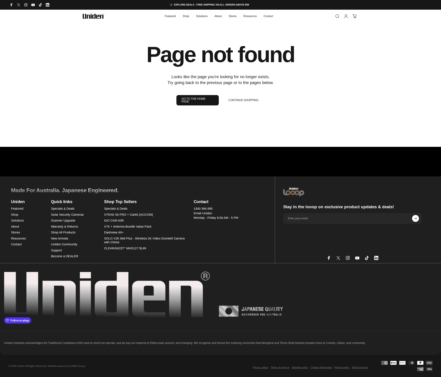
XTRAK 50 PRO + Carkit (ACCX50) (128, 214)
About (15, 226)
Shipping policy (299, 367)
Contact (16, 244)
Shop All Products (63, 232)
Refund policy (342, 367)
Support (56, 250)
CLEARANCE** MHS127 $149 (125, 248)
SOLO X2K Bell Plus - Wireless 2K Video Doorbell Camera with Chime (144, 240)
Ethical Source (360, 367)
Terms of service (280, 367)
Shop (14, 214)
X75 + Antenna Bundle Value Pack (127, 226)
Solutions (17, 220)
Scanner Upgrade (63, 220)
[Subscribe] (415, 218)
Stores (15, 232)
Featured (17, 208)
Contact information (321, 367)
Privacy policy (261, 367)
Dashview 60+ (114, 232)
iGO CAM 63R (114, 220)
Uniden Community (64, 244)
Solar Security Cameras (67, 214)
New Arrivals (59, 238)
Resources (18, 238)
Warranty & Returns (64, 226)
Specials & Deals (62, 208)
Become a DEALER (64, 256)
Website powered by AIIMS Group (66, 366)
